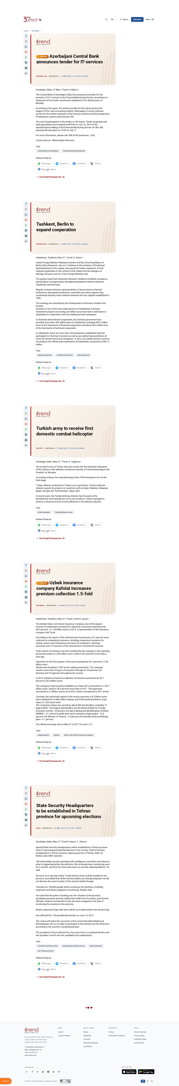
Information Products (117, 1036)
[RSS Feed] (59, 1071)
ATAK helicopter (44, 512)
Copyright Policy (140, 1039)
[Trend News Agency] (31, 1030)
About (85, 1032)
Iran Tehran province (46, 951)
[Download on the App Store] (129, 1071)
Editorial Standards (90, 1043)
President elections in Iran (48, 946)
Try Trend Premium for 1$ (51, 177)
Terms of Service (140, 1032)
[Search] (106, 19)
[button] (26, 36)
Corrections (87, 1046)
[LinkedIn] (54, 1071)
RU (152, 1081)
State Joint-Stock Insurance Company (78, 735)
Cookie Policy (139, 1043)
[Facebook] (32, 1071)
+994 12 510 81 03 (31, 1052)
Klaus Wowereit (83, 355)
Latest (60, 1032)
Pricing (111, 1032)
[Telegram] (48, 1071)
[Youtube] (43, 1071)
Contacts (86, 1039)
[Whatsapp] (27, 1071)
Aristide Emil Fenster (65, 355)
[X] (37, 1071)
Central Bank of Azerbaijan (48, 151)
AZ (147, 1081)
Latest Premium (64, 1036)
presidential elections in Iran (74, 946)
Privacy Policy (139, 1036)
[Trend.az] (33, 19)
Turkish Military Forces (63, 512)
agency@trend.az (31, 1055)
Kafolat (56, 735)
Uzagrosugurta (43, 735)
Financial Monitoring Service (74, 151)
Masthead (87, 1036)
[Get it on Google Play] (146, 1071)
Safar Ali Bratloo (95, 946)
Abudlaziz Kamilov (45, 355)
